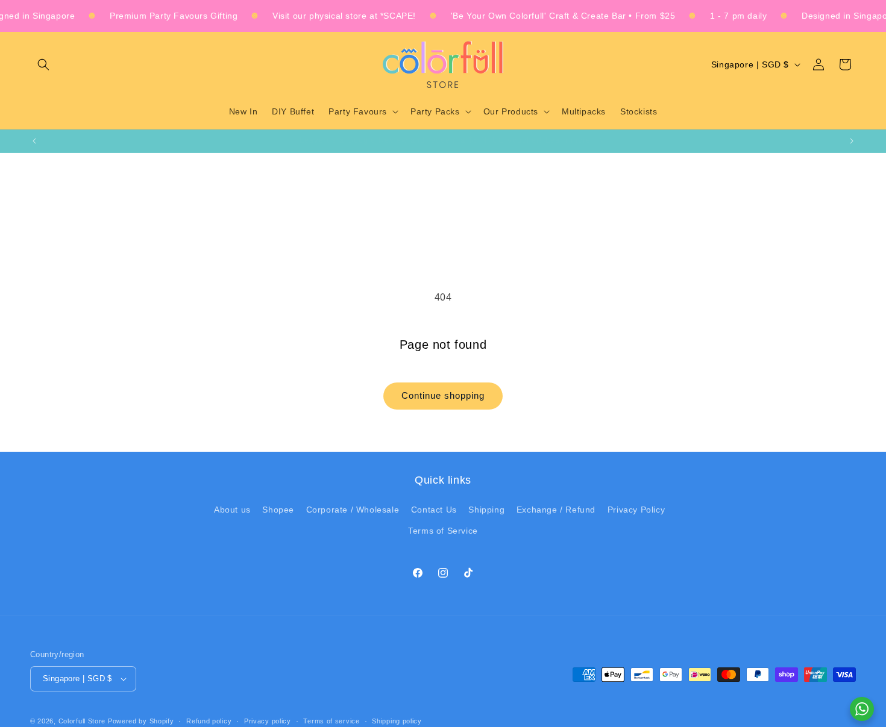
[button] (43, 64)
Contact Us (434, 509)
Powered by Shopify (141, 721)
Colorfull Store (82, 721)
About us (232, 509)
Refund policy (208, 721)
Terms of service (331, 721)
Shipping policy (397, 721)
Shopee (278, 509)
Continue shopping (443, 395)
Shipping (486, 509)
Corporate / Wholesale (353, 509)
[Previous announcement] (34, 140)
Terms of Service (443, 530)
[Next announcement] (851, 140)
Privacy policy (267, 721)
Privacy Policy (636, 509)
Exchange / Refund (556, 509)
